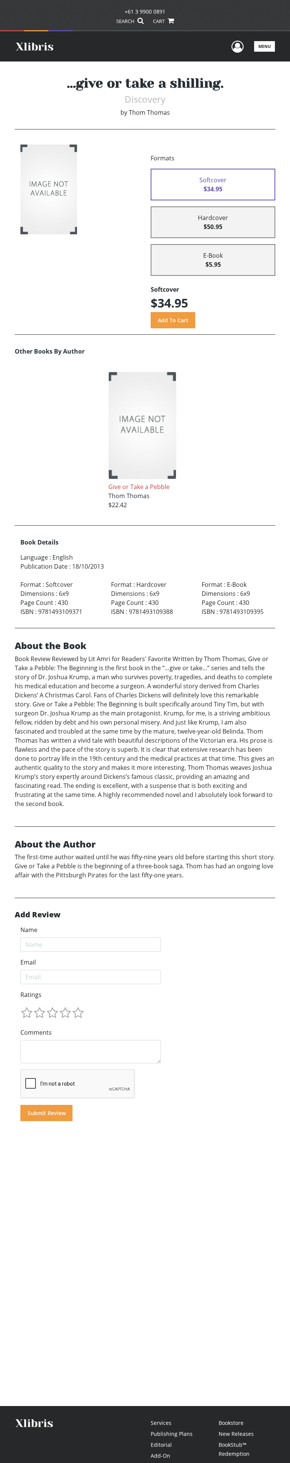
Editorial (161, 1444)
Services (161, 1422)
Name (28, 930)
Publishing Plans (172, 1433)
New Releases (236, 1433)
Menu (264, 46)
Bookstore (231, 1422)
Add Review (37, 914)
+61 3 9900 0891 (145, 11)
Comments (36, 1032)
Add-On (160, 1455)
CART (159, 21)
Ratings (31, 995)
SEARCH (126, 21)
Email (28, 962)
